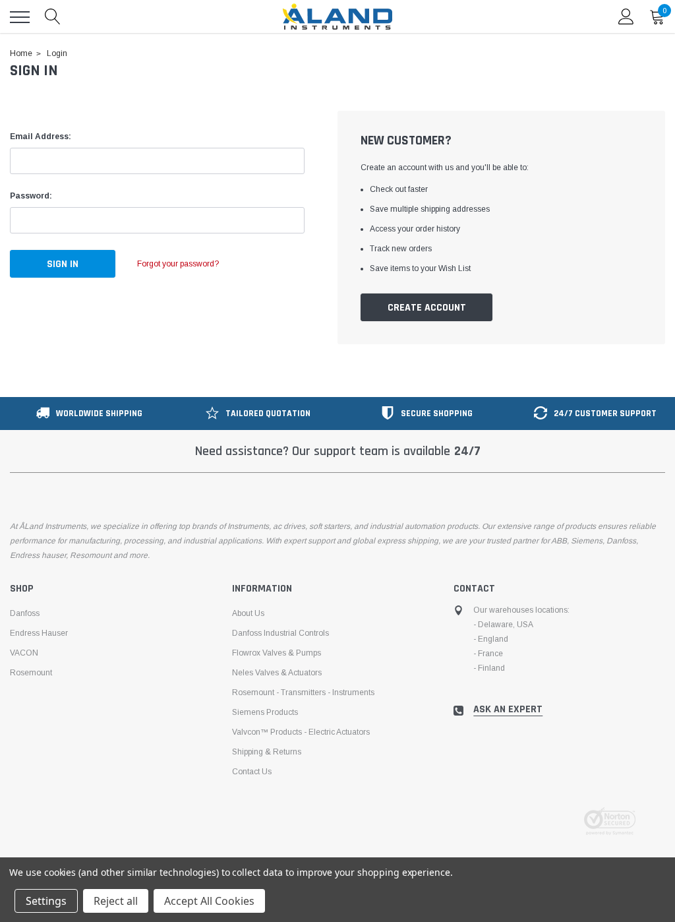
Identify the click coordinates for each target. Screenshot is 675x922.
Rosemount (31, 672)
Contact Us (252, 771)
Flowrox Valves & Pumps (276, 653)
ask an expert (508, 709)
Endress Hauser (39, 633)
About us (248, 613)
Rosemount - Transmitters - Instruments (303, 692)
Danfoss (25, 613)
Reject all (116, 901)
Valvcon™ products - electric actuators (301, 732)
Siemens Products (265, 712)
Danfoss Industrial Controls (280, 633)
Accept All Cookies (209, 901)
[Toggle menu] (20, 17)
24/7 (467, 451)
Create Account (427, 308)
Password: (31, 195)
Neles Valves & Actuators (277, 672)
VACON (24, 653)
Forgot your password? (178, 263)
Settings (46, 901)
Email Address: (40, 136)
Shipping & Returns (266, 751)
